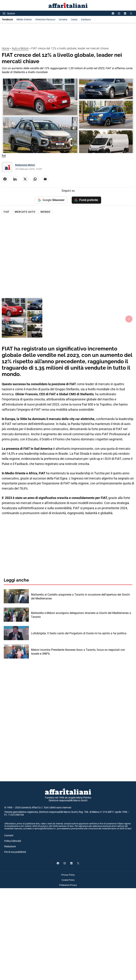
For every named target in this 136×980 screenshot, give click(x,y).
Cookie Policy (68, 880)
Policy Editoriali (12, 841)
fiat (7, 211)
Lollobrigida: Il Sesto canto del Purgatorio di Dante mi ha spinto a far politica (78, 633)
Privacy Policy (68, 875)
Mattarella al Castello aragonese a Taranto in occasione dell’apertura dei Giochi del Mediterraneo (80, 596)
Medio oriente (24, 19)
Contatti (8, 835)
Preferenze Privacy (68, 885)
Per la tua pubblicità (15, 851)
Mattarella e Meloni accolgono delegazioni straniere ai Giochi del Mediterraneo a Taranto (81, 615)
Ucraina (63, 19)
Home (5, 48)
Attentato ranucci (45, 19)
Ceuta (74, 19)
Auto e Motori (20, 48)
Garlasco (86, 19)
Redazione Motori (25, 164)
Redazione (10, 846)
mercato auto (25, 211)
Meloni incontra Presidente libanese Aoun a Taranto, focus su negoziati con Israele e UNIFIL (78, 651)
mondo (45, 211)
